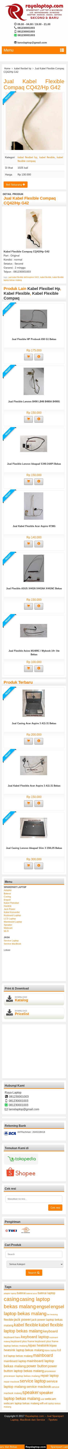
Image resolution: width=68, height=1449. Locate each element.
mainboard (43, 1355)
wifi (42, 1403)
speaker (30, 1392)
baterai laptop (46, 1293)
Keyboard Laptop (12, 915)
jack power (22, 1319)
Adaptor (8, 890)
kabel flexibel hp (22, 68)
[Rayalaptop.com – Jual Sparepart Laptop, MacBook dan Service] (34, 11)
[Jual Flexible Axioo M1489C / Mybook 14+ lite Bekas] (33, 630)
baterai (21, 1293)
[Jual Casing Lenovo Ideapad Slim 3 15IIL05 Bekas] (33, 827)
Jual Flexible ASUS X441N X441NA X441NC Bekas (34, 588)
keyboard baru (12, 1337)
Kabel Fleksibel (11, 903)
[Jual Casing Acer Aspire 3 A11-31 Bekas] (33, 702)
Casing (7, 896)
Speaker (8, 925)
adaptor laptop (10, 1293)
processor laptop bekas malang (22, 1375)
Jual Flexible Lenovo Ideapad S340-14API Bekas (34, 463)
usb (42, 1399)
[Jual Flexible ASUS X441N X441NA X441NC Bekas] (33, 568)
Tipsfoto (52, 1419)
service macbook (38, 1387)
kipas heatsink (38, 1345)
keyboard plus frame (22, 1341)
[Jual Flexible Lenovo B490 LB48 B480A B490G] (34, 381)
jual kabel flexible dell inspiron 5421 (24, 277)
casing (11, 1299)
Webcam (8, 928)
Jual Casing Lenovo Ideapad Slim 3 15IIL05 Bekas (34, 848)
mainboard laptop (15, 1361)
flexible (8, 1319)
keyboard (50, 1331)
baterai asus (31, 1293)
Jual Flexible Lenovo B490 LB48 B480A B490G (34, 401)
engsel (43, 1306)
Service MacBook (12, 944)
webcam (50, 1399)
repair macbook (11, 1381)
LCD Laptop (10, 918)
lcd (59, 1350)
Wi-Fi (6, 931)
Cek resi (55, 1207)
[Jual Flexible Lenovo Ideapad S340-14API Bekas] (33, 443)
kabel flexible (47, 157)
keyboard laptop (35, 1337)
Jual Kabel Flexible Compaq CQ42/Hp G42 (34, 84)
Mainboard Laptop (13, 922)
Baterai (7, 893)
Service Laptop (11, 940)
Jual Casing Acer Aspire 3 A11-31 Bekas (34, 723)
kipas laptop (51, 1350)
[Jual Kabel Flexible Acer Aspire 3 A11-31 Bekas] (33, 765)
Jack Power (9, 909)
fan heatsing (52, 1314)
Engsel (7, 900)
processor (50, 1371)
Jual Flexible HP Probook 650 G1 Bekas (34, 339)
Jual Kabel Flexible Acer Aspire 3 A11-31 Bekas (34, 785)
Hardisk (7, 906)
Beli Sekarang (14, 184)
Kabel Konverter (12, 912)
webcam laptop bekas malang (21, 1403)
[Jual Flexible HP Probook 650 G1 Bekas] (33, 318)
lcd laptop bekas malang (18, 1355)
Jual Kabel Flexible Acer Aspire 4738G (34, 526)
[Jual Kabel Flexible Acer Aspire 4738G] (33, 505)
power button (37, 1366)
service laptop (33, 1381)
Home (7, 68)
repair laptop (49, 1376)
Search (32, 1272)
